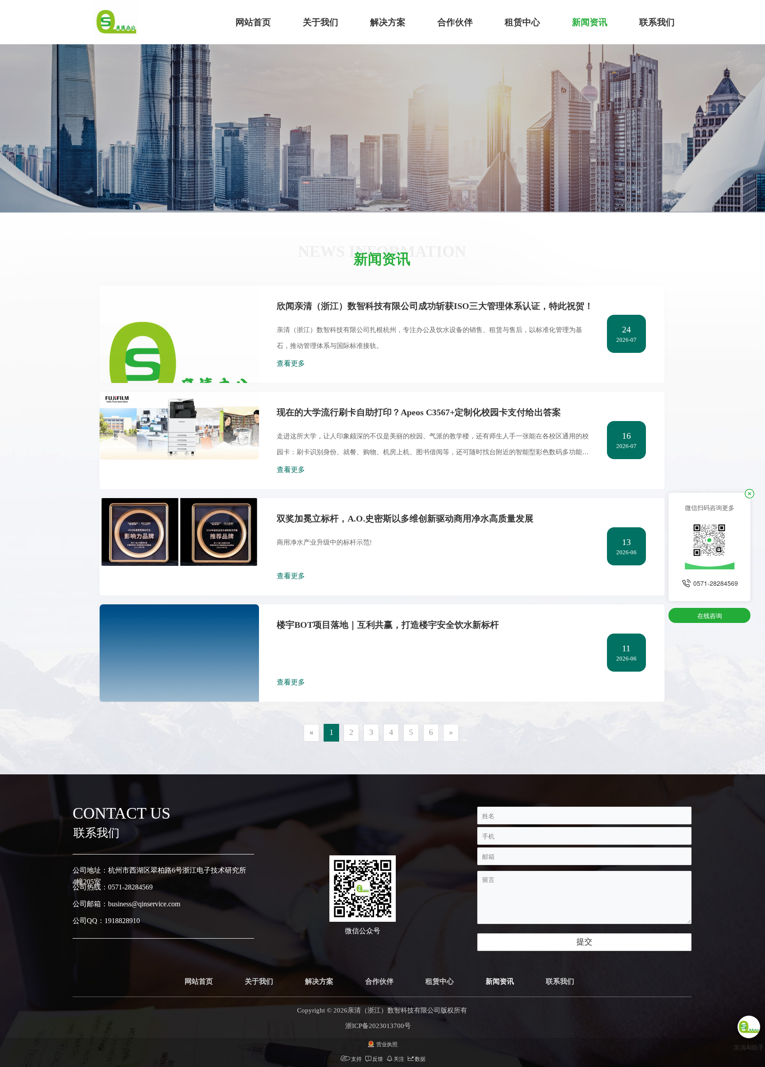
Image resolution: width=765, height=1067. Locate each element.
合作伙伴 (455, 22)
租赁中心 (522, 22)
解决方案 (388, 22)
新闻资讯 (589, 22)
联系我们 (657, 22)
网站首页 (253, 22)
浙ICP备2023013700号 (378, 1025)
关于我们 (320, 22)
